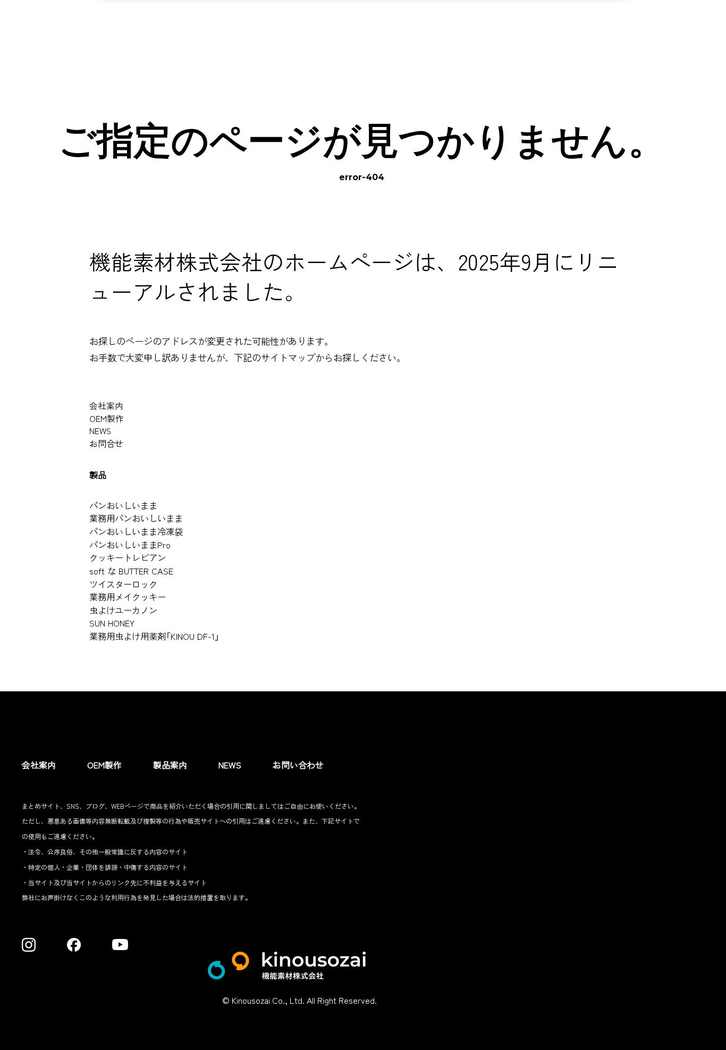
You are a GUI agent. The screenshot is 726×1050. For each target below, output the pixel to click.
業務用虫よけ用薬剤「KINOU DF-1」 (154, 636)
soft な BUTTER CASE (131, 570)
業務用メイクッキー (127, 596)
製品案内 (170, 764)
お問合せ (106, 443)
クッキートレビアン (127, 557)
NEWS (100, 431)
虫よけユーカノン (123, 610)
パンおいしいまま (123, 505)
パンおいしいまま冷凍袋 (136, 531)
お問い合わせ (298, 764)
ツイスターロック (123, 584)
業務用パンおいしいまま (136, 518)
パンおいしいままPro (130, 544)
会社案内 (106, 406)
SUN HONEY (111, 622)
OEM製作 (106, 418)
